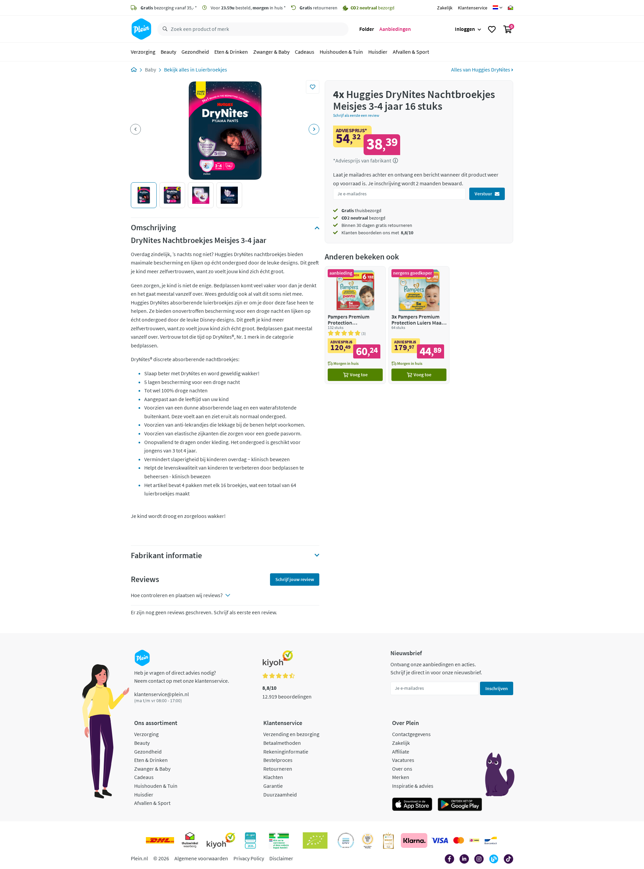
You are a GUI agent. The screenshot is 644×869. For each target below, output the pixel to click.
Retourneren (277, 768)
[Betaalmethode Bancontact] (490, 840)
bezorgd (363, 218)
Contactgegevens (411, 734)
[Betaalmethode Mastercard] (458, 840)
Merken (400, 777)
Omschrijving (153, 227)
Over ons (402, 768)
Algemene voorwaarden (201, 858)
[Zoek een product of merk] (163, 29)
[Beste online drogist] (367, 840)
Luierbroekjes (211, 69)
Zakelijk (444, 8)
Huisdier (377, 51)
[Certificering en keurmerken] (315, 840)
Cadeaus (304, 51)
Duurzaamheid (280, 794)
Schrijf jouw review (294, 579)
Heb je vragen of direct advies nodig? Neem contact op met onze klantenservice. (181, 676)
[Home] (134, 69)
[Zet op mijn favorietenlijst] (312, 87)
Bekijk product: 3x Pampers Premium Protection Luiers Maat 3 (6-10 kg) (419, 325)
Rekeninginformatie (285, 751)
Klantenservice (472, 8)
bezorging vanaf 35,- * (169, 8)
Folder (366, 29)
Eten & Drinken (231, 51)
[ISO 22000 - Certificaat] (346, 840)
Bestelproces (277, 760)
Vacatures (403, 760)
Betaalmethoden (282, 742)
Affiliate (400, 751)
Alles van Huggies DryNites (481, 69)
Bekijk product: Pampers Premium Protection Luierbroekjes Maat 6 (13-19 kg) (355, 325)
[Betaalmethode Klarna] (414, 840)
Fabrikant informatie (166, 555)
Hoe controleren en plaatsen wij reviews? (177, 595)
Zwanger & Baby (271, 51)
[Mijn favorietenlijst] (492, 29)
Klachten (273, 777)
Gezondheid (195, 51)
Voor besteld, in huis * (248, 8)
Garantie (273, 785)
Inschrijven (496, 688)
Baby (150, 69)
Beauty (168, 51)
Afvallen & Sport (411, 51)
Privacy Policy (248, 858)
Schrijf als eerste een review (356, 115)
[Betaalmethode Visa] (439, 840)
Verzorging (143, 51)
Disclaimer (281, 858)
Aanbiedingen (395, 29)
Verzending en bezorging (291, 734)
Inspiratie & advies (412, 785)
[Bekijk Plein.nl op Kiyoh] (221, 840)
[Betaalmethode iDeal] (474, 840)
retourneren (318, 8)
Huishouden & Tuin (341, 51)
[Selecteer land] (497, 7)
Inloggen (465, 29)
